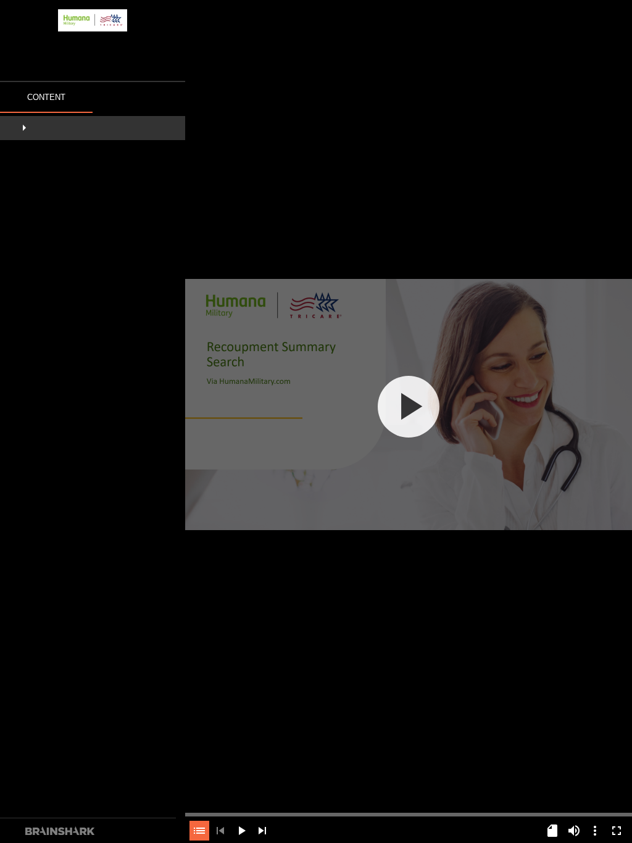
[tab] (46, 98)
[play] (408, 407)
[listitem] (92, 129)
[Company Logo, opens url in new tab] (92, 20)
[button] (92, 129)
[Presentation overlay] (408, 406)
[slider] (408, 813)
